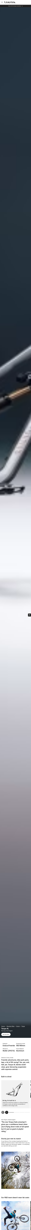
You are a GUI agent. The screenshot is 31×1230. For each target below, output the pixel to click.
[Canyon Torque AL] (15, 1170)
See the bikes (6, 1034)
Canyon (3, 1026)
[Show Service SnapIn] (29, 615)
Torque (23, 1026)
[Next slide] (6, 1112)
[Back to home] (10, 2)
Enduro (18, 1026)
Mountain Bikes (10, 1026)
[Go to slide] (16, 1112)
